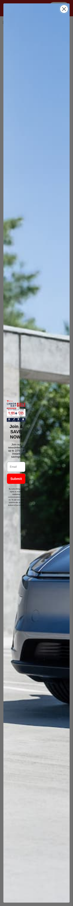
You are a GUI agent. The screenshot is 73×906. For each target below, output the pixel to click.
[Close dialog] (64, 9)
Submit (16, 479)
